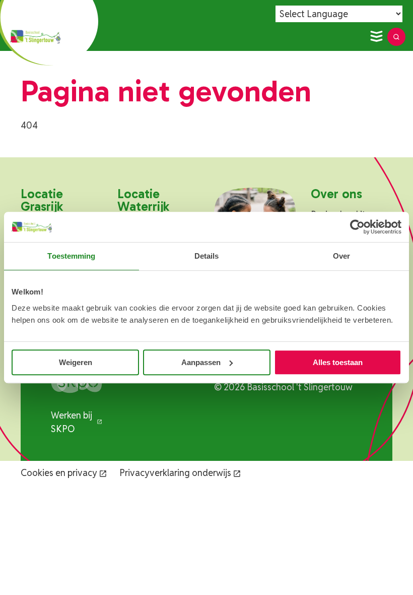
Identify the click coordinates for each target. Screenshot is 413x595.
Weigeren (75, 362)
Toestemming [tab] (71, 256)
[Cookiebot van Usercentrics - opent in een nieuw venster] (357, 226)
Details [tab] (206, 256)
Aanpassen (201, 362)
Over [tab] (341, 256)
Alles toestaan (338, 362)
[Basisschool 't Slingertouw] (35, 36)
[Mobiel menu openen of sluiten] (376, 37)
